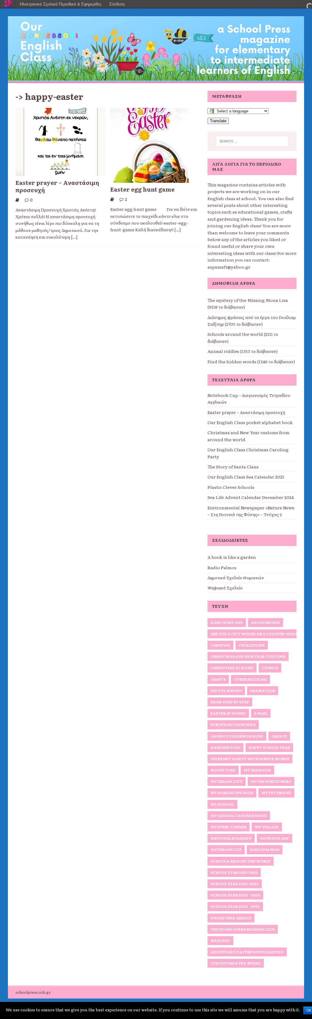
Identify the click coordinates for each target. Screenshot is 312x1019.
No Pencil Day (274, 838)
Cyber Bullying (250, 679)
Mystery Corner (228, 827)
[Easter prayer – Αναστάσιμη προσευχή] (61, 173)
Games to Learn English (237, 736)
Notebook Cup (226, 849)
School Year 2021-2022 (234, 872)
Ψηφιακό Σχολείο (225, 588)
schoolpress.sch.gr (33, 992)
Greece (279, 736)
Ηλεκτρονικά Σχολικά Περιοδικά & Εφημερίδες (60, 4)
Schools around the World (241, 861)
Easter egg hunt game (142, 189)
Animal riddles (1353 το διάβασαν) (242, 351)
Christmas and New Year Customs (248, 656)
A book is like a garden (231, 557)
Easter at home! (228, 713)
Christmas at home (232, 667)
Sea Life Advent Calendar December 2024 (250, 497)
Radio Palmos (221, 567)
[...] (74, 237)
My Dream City (227, 781)
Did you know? (226, 690)
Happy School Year (269, 747)
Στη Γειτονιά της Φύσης (236, 963)
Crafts (218, 679)
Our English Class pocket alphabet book (250, 422)
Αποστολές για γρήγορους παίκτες (247, 952)
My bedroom (257, 770)
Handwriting (225, 747)
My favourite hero (271, 781)
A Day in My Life (227, 622)
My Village (267, 827)
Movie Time (223, 770)
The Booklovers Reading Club (243, 929)
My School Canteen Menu (239, 815)
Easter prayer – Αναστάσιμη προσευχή (57, 186)
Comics (270, 667)
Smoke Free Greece (231, 918)
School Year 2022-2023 (235, 883)
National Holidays (231, 838)
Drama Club (262, 690)
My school (222, 804)
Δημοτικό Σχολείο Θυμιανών (235, 577)
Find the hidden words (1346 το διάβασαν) (251, 361)
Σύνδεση (117, 4)
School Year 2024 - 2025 (235, 906)
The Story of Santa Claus (233, 467)
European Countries (233, 724)
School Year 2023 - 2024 (235, 895)
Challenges (252, 645)
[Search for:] (252, 141)
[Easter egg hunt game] (149, 179)
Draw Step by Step (230, 702)
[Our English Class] (156, 78)
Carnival (220, 645)
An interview (265, 622)
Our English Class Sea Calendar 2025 (245, 477)
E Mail (261, 713)
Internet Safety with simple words (250, 758)
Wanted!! (220, 940)
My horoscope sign (232, 792)
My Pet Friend (276, 792)
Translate (218, 121)
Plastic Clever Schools (230, 487)
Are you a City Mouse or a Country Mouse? (257, 633)
